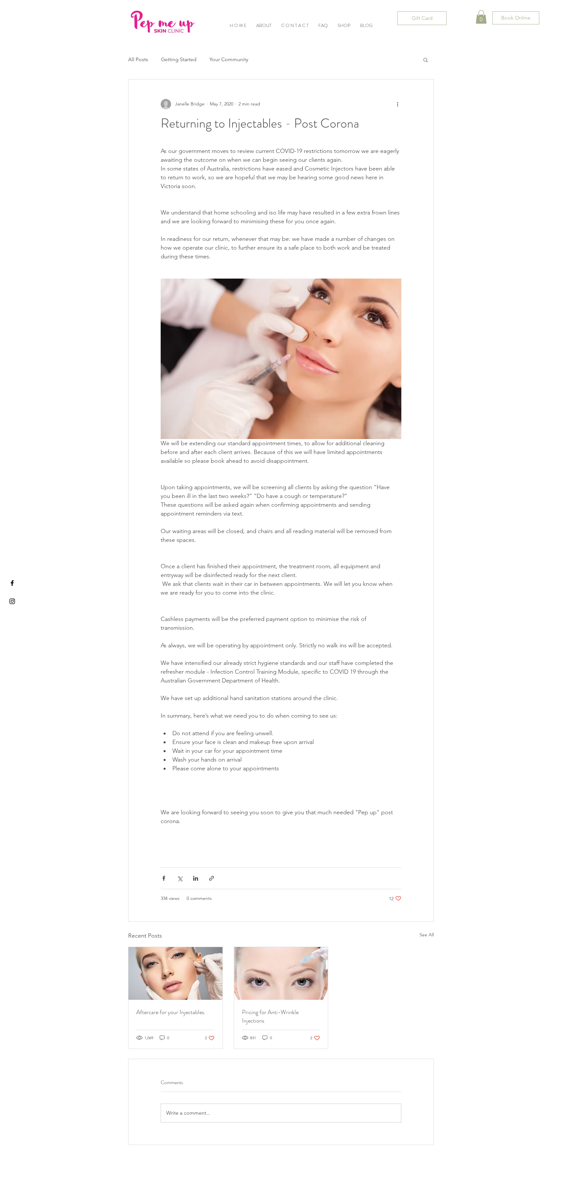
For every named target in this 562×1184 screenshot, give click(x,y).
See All (427, 935)
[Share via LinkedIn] (196, 878)
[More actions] (397, 104)
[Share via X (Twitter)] (180, 878)
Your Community (228, 59)
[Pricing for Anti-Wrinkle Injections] (281, 973)
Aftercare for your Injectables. (171, 1012)
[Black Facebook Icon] (12, 583)
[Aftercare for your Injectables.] (175, 973)
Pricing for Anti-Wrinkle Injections (270, 1016)
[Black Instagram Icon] (12, 601)
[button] (344, 25)
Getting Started (178, 59)
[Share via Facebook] (164, 878)
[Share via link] (211, 878)
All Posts (138, 59)
